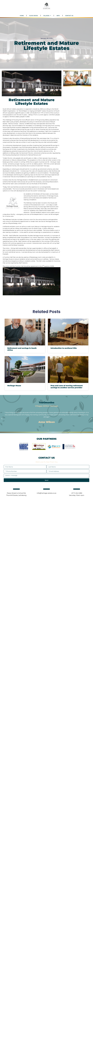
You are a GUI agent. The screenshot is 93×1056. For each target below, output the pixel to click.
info (58, 15)
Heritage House (14, 386)
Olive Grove (33, 15)
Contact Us (69, 15)
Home (22, 15)
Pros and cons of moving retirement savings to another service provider (67, 387)
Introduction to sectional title (64, 348)
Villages (46, 15)
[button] (2, 419)
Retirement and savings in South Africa (22, 349)
